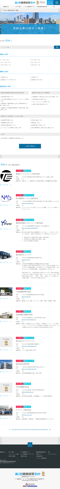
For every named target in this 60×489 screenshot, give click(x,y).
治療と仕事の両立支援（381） (40, 104)
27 (31, 429)
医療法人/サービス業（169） (8, 79)
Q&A (49, 452)
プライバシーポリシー (52, 454)
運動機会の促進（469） (7, 122)
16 (12, 429)
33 (41, 429)
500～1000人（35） (6, 65)
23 (24, 429)
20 (18, 429)
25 (27, 429)
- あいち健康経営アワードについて (27, 454)
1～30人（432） (5, 60)
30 (36, 429)
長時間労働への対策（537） (38, 125)
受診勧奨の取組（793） (7, 96)
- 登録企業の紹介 (39, 456)
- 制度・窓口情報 (11, 456)
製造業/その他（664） (37, 79)
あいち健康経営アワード (25, 452)
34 (43, 429)
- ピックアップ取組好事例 (41, 458)
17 (13, 429)
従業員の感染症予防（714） (8, 125)
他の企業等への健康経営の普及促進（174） (12, 138)
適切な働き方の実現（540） (40, 99)
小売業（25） (34, 77)
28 (32, 429)
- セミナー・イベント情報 (13, 454)
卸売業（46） (4, 77)
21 (20, 429)
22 (22, 429)
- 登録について (39, 454)
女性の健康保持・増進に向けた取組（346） (42, 127)
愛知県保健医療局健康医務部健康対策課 (8, 461)
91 (49, 429)
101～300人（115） (6, 62)
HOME (5, 10)
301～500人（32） (36, 62)
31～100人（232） (36, 60)
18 (15, 429)
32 (39, 429)
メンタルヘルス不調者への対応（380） (11, 127)
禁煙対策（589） (35, 122)
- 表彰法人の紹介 (23, 456)
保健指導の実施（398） (7, 120)
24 (25, 429)
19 (17, 429)
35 (45, 429)
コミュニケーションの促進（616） (42, 101)
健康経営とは (2, 452)
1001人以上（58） (36, 65)
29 (34, 429)
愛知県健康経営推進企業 (41, 452)
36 (47, 429)
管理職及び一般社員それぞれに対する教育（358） (46, 96)
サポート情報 (11, 452)
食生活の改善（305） (37, 120)
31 (38, 429)
